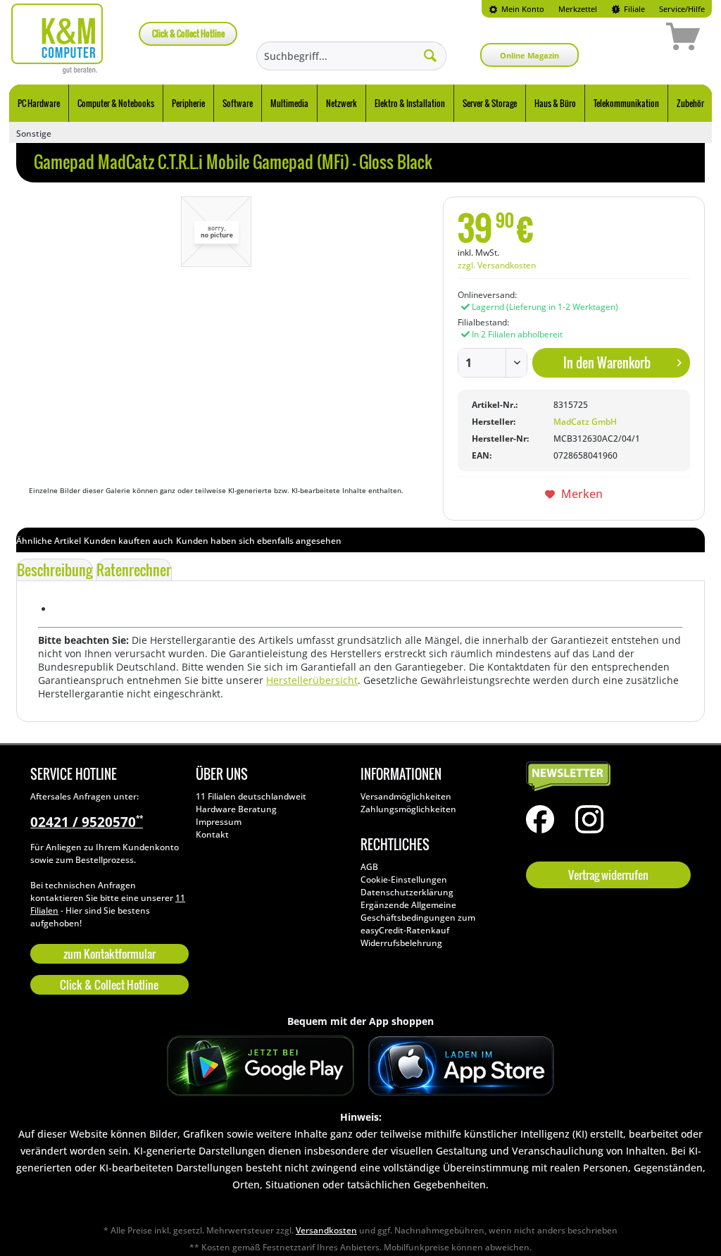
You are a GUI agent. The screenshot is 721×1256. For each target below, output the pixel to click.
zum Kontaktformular (109, 953)
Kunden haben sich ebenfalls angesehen (258, 541)
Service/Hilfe (682, 9)
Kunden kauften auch (128, 541)
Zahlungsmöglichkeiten (408, 809)
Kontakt (212, 834)
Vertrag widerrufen (608, 874)
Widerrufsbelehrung (401, 943)
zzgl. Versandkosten (497, 265)
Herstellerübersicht (312, 680)
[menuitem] (516, 9)
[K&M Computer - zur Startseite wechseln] (57, 39)
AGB (369, 867)
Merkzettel (577, 9)
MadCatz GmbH (585, 422)
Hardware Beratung (236, 809)
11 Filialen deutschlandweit (251, 796)
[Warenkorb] (633, 39)
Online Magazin (529, 55)
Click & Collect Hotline (188, 33)
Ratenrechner (133, 569)
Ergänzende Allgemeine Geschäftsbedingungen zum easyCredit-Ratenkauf (417, 917)
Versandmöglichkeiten (405, 796)
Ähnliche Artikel (48, 541)
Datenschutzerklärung (406, 892)
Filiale (633, 9)
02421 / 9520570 (86, 822)
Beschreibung (54, 569)
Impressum (219, 822)
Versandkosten (326, 1230)
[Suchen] (430, 55)
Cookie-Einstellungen (403, 879)
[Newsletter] (605, 777)
